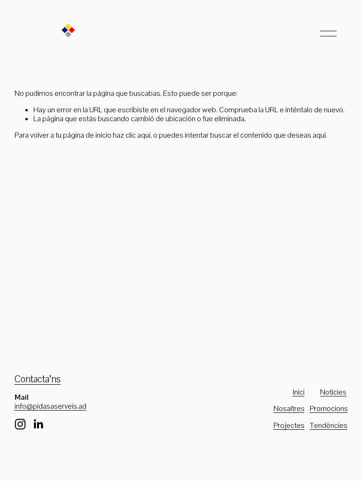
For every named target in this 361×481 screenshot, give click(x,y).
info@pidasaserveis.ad (50, 406)
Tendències (328, 425)
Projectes (289, 425)
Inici (299, 392)
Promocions (329, 408)
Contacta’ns (38, 379)
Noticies (333, 392)
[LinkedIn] (38, 424)
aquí (319, 135)
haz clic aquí (131, 135)
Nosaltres (289, 408)
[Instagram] (20, 424)
